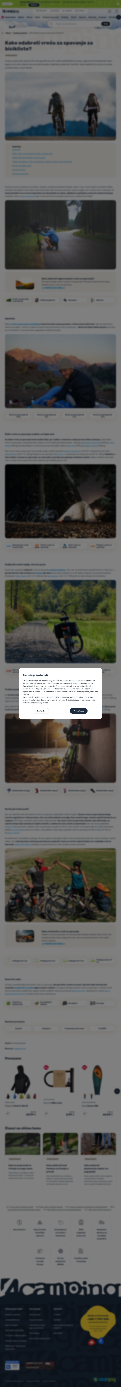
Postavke (41, 711)
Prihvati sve (78, 711)
